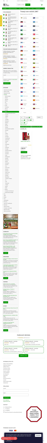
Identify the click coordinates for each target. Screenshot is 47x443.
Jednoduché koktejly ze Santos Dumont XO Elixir (10, 259)
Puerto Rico (7, 167)
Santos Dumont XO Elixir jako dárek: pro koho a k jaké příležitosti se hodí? (10, 240)
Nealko (5, 197)
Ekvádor (6, 130)
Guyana (6, 141)
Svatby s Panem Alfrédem (22, 0)
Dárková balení (7, 96)
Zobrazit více (23, 355)
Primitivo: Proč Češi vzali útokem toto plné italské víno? (10, 296)
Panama (6, 164)
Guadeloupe (7, 138)
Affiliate (4, 376)
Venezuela (7, 183)
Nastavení (9, 440)
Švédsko (6, 175)
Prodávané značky (6, 368)
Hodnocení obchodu (23, 335)
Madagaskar (7, 156)
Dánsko (6, 127)
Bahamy (6, 122)
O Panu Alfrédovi (6, 372)
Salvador (6, 170)
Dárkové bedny (6, 206)
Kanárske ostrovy (8, 150)
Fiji (5, 131)
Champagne (6, 200)
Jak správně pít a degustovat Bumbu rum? (10, 272)
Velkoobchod (5, 382)
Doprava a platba (6, 371)
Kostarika (7, 153)
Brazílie (6, 125)
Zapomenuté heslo (6, 401)
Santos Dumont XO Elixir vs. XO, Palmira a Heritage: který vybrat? (9, 246)
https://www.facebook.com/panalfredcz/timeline (13, 412)
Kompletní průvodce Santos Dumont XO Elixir (10, 308)
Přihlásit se (7, 83)
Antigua (6, 116)
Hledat (27, 4)
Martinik (6, 158)
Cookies (4, 379)
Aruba (6, 117)
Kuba (6, 155)
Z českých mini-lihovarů (9, 190)
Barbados (7, 121)
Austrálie (6, 119)
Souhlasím (38, 435)
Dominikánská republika (9, 128)
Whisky (6, 189)
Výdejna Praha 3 (6, 366)
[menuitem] (5, 8)
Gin (5, 102)
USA (6, 181)
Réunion (6, 169)
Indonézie (7, 147)
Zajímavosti (5, 375)
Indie (6, 145)
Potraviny (5, 201)
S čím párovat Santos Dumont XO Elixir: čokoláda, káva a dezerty (10, 234)
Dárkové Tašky (6, 91)
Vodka (6, 187)
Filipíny (6, 133)
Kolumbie (7, 152)
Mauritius (7, 159)
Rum (6, 111)
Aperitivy (6, 99)
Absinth (6, 97)
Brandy (6, 100)
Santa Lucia (7, 172)
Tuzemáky (7, 107)
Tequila (6, 186)
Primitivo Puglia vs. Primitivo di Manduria (8, 289)
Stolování (5, 204)
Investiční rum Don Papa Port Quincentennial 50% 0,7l (8, 323)
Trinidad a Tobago (8, 178)
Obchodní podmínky (7, 378)
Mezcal (6, 108)
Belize (6, 124)
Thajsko (6, 184)
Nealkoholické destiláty (9, 192)
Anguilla (6, 114)
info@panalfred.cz (8, 407)
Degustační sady (7, 93)
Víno (5, 198)
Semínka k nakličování (8, 203)
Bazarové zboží (6, 209)
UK (5, 180)
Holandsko (7, 144)
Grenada (6, 136)
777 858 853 (7, 408)
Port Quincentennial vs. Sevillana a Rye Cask (10, 316)
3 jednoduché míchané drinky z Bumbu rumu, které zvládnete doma (10, 265)
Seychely (7, 173)
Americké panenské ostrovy (10, 113)
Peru (6, 166)
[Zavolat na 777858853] (5, 0)
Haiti (6, 142)
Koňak (6, 103)
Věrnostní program (6, 369)
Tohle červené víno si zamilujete (9, 283)
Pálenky (6, 110)
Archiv (5, 278)
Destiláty (5, 94)
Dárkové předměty (7, 211)
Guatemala (7, 139)
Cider (5, 195)
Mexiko (6, 161)
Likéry (6, 105)
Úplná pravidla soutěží (7, 381)
